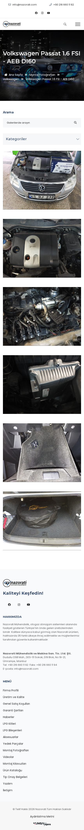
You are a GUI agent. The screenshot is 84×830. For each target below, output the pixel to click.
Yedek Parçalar (13, 744)
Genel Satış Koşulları (16, 704)
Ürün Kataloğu (12, 770)
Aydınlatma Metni (42, 816)
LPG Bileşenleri (12, 730)
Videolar (8, 757)
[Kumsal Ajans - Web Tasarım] (42, 824)
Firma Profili (11, 690)
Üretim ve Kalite (13, 697)
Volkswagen (11, 79)
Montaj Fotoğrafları (42, 75)
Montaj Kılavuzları (14, 764)
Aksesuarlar (10, 737)
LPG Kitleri (9, 724)
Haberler (8, 717)
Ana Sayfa (16, 75)
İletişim (8, 790)
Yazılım (8, 784)
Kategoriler (16, 139)
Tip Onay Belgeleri (15, 777)
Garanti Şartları (13, 710)
